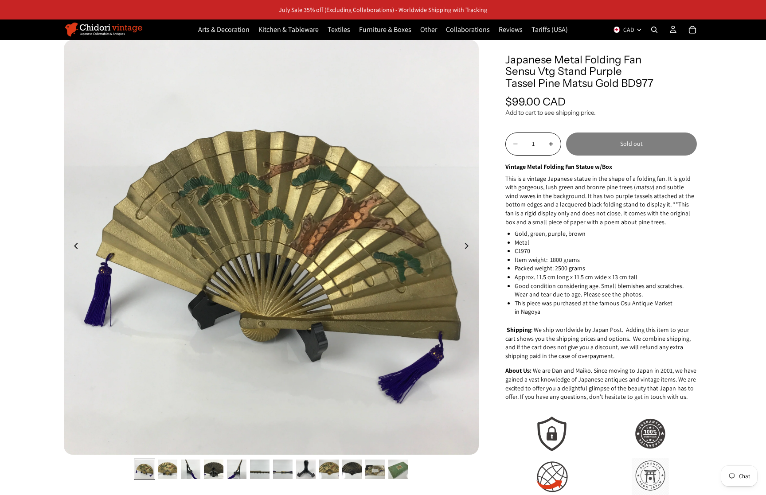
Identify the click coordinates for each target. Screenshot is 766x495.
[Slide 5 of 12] (236, 469)
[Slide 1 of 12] (144, 469)
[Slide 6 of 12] (260, 469)
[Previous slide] (73, 247)
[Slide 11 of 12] (375, 469)
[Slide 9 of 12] (329, 469)
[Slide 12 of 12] (398, 469)
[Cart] (692, 29)
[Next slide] (469, 247)
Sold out (631, 144)
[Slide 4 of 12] (213, 469)
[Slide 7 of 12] (283, 469)
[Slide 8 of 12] (306, 469)
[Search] (654, 29)
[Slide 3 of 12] (190, 469)
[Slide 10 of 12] (352, 469)
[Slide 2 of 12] (167, 469)
